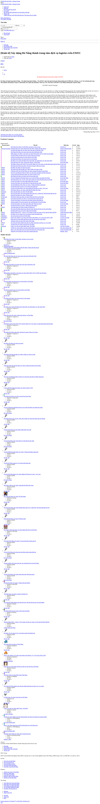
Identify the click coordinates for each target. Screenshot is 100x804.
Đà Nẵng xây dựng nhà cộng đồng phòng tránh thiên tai (27, 200)
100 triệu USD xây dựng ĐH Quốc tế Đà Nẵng (22, 221)
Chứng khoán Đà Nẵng (66, 212)
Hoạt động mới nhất (24, 12)
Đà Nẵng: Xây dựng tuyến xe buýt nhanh (24, 159)
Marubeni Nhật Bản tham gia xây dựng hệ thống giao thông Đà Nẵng (30, 178)
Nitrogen (6, 791)
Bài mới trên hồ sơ (14, 12)
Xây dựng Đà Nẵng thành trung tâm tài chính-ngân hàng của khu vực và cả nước (31, 222)
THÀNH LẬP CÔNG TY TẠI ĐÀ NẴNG (11, 134)
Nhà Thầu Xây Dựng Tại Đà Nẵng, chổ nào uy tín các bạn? (25, 147)
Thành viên (6, 13)
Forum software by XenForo (15, 801)
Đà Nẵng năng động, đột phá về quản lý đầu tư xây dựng (28, 166)
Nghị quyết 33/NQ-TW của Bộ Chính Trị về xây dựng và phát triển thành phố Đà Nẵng (35, 164)
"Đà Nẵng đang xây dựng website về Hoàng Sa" (23, 207)
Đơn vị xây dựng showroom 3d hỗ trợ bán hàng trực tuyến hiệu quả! (28, 229)
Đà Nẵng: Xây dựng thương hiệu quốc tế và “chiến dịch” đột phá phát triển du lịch (33, 193)
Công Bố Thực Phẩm (9, 775)
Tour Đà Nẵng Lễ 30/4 (9, 764)
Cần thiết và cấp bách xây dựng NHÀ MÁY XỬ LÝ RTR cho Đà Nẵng (32, 153)
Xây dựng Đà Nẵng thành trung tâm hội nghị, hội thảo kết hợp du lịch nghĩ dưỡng (31, 209)
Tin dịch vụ (63, 147)
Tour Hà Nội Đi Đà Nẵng (10, 765)
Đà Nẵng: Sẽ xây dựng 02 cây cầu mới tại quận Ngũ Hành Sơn (26, 214)
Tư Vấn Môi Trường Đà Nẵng (11, 787)
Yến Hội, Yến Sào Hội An (10, 788)
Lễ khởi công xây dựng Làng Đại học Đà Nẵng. (23, 224)
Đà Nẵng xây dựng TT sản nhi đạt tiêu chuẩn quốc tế (27, 198)
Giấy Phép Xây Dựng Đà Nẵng (11, 783)
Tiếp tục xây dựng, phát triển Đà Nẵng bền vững (25, 190)
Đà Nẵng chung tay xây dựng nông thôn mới (24, 186)
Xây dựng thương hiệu (65, 228)
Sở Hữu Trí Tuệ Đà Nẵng (10, 777)
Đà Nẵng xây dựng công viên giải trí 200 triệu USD (26, 152)
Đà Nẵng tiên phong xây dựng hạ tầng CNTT (25, 174)
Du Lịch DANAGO (9, 762)
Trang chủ (6, 6)
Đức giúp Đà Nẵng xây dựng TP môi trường (22, 191)
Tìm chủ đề (13, 9)
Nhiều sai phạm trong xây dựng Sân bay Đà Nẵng (25, 155)
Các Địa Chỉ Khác (64, 217)
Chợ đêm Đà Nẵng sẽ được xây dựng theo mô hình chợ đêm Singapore (31, 172)
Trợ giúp (6, 795)
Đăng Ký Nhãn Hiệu (9, 773)
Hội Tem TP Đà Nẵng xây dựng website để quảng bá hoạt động (29, 171)
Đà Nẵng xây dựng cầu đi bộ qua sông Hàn (24, 176)
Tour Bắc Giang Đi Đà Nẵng (11, 766)
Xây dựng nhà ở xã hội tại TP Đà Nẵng (20, 216)
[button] (2, 2)
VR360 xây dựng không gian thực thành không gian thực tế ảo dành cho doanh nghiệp (32, 228)
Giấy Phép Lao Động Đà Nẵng (11, 786)
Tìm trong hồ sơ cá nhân (30, 15)
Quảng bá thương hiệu (65, 148)
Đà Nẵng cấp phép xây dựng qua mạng (20, 167)
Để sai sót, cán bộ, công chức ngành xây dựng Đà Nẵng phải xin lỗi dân (31, 179)
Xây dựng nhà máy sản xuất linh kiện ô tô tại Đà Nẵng (28, 202)
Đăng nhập (3, 38)
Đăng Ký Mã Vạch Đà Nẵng (11, 776)
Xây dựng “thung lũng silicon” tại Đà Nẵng (25, 162)
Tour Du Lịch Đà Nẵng (9, 761)
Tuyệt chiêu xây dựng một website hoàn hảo (24, 231)
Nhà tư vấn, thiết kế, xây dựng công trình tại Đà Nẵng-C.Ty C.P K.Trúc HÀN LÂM (32, 217)
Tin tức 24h (63, 150)
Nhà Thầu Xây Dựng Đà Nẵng (11, 784)
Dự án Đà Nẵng (64, 162)
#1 (4, 74)
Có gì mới (6, 11)
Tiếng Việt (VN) (8, 792)
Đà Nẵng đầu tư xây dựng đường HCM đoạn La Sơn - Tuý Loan (29, 188)
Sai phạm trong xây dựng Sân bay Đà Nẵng (24, 157)
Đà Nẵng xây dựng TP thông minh (22, 195)
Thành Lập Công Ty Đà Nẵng (11, 772)
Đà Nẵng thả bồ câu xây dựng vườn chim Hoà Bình (23, 210)
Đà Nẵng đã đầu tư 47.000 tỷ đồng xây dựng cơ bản (26, 169)
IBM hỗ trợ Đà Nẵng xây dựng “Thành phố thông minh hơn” (28, 185)
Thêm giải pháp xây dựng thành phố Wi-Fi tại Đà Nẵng (27, 197)
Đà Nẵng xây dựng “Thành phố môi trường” (24, 205)
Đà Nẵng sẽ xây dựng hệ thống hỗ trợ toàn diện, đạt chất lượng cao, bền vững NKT (31, 160)
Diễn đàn (6, 8)
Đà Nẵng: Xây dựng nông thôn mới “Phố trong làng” (26, 203)
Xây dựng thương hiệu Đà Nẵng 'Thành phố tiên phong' (28, 148)
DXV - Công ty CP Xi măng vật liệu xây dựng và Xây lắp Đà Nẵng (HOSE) (33, 212)
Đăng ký (3, 41)
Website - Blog (64, 231)
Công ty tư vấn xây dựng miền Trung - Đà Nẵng (23, 226)
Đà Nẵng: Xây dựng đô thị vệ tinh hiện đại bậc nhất (26, 183)
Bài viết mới (7, 9)
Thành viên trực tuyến (9, 15)
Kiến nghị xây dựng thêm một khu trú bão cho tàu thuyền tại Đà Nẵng (28, 219)
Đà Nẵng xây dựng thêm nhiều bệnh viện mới (24, 181)
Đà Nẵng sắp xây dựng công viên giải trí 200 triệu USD (27, 150)
